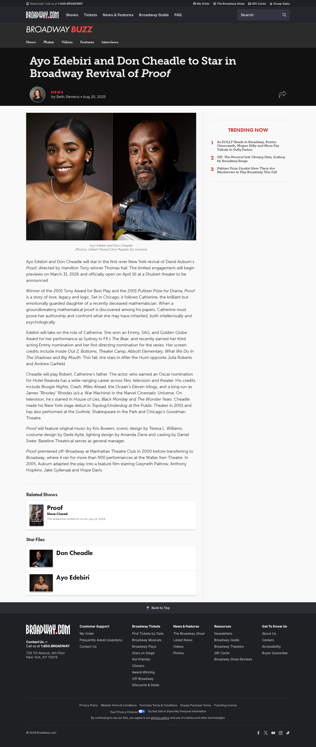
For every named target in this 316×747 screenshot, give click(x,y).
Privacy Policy (88, 705)
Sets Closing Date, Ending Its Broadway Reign (251, 159)
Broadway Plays (144, 646)
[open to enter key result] (284, 14)
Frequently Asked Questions (101, 640)
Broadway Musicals (146, 640)
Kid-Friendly (141, 659)
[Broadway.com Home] (42, 14)
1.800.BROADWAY (56, 3)
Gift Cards (259, 3)
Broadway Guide (154, 15)
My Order (203, 3)
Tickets (90, 15)
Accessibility (271, 646)
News (31, 42)
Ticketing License (225, 705)
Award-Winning (143, 672)
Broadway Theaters (229, 646)
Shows (72, 15)
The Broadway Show (231, 3)
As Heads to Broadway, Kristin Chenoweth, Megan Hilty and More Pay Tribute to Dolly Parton (248, 146)
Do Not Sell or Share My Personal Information (177, 711)
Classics (138, 666)
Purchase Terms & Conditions (158, 705)
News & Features (118, 15)
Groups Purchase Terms (195, 705)
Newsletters (223, 633)
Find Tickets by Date (148, 633)
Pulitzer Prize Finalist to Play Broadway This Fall (247, 170)
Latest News (182, 640)
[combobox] (263, 14)
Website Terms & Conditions (119, 705)
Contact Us (35, 642)
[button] (282, 96)
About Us (269, 633)
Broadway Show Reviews (233, 659)
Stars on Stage (143, 653)
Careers (268, 640)
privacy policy (160, 717)
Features (87, 42)
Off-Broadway (143, 679)
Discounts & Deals (145, 685)
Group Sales (281, 3)
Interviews (110, 42)
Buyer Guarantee (275, 653)
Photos (48, 42)
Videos (67, 42)
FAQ (178, 15)
